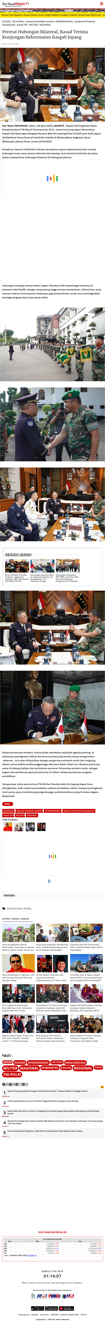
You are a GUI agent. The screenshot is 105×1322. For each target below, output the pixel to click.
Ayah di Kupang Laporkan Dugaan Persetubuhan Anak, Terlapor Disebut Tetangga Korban (48, 1091)
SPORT (98, 1067)
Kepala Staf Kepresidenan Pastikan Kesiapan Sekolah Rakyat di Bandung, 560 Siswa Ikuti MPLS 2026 (86, 1008)
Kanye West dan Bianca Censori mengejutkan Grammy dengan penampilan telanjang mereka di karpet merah (53, 1112)
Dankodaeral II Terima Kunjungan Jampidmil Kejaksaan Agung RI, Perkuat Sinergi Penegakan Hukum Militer (52, 1008)
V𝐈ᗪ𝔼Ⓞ (84, 1314)
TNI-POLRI (12, 1074)
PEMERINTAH (50, 1068)
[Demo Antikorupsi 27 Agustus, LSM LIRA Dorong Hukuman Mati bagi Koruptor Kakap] (18, 971)
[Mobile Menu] (103, 10)
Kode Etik (55, 1314)
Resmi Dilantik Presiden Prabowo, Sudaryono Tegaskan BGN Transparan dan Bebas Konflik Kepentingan (17, 579)
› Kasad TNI (21, 24)
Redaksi (34, 1314)
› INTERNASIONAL (63, 21)
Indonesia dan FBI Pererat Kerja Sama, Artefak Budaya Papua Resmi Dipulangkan (86, 947)
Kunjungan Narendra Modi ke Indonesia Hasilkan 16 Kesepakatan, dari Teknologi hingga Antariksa (42, 579)
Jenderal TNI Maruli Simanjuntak (79, 810)
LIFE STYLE (57, 1062)
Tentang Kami (24, 1314)
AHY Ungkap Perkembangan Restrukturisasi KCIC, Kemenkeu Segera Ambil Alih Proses (17, 1008)
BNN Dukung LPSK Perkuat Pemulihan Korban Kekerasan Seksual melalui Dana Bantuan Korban (50, 1038)
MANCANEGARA (75, 1062)
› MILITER (33, 24)
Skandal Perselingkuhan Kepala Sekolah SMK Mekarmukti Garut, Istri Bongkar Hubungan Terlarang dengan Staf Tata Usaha (55, 1122)
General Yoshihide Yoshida (29, 810)
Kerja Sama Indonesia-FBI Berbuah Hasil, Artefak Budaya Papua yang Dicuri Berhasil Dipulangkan (52, 947)
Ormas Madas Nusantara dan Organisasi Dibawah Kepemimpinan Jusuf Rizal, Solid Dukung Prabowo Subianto (51, 978)
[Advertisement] (50, 179)
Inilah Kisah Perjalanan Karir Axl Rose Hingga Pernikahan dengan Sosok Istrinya (43, 1101)
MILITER (20, 815)
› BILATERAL (17, 21)
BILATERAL (8, 810)
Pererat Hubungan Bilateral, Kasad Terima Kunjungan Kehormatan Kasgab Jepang (45, 34)
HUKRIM (19, 1062)
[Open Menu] (102, 3)
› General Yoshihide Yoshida (39, 21)
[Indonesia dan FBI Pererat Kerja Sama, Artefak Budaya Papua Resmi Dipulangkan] (86, 941)
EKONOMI (7, 1062)
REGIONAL (83, 1068)
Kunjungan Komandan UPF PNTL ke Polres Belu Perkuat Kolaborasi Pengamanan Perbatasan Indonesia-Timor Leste (67, 579)
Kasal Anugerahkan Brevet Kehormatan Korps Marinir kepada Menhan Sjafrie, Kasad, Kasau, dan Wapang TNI (18, 947)
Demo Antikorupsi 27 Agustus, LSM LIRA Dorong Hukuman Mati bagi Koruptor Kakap (18, 978)
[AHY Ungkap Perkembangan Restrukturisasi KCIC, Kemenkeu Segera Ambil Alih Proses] (18, 1002)
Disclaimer (44, 1314)
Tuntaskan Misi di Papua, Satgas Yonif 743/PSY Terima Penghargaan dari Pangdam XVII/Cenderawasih (86, 978)
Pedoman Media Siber (69, 1314)
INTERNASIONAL (52, 810)
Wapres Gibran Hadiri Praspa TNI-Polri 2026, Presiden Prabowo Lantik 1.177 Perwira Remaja (17, 1038)
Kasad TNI (8, 815)
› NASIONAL (44, 24)
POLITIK (66, 1068)
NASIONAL (32, 815)
